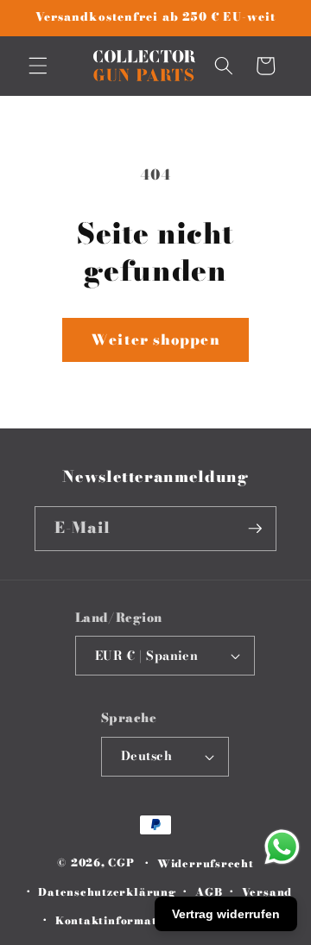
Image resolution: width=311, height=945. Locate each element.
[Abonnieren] (255, 528)
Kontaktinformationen (122, 920)
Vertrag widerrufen (226, 914)
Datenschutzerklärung (106, 892)
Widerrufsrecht (205, 863)
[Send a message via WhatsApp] (282, 847)
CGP (121, 863)
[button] (38, 65)
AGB (208, 892)
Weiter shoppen (155, 339)
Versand (267, 892)
